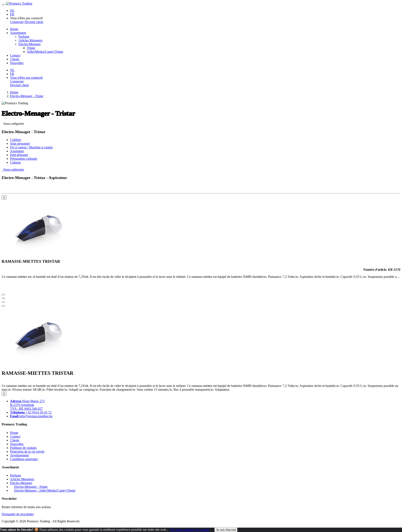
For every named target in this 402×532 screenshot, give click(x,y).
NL (12, 10)
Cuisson (15, 162)
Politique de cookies (23, 448)
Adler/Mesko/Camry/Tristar (45, 51)
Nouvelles (16, 63)
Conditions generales (24, 459)
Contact (15, 55)
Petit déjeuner (19, 155)
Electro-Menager (29, 44)
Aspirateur (17, 151)
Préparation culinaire (23, 158)
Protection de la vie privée (27, 451)
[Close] (3, 306)
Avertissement (19, 455)
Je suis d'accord (226, 529)
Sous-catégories (13, 123)
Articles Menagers (30, 40)
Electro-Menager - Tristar (26, 96)
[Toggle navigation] (3, 4)
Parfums (23, 36)
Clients (14, 59)
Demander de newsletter (18, 514)
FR (12, 14)
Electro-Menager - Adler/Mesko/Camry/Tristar (44, 490)
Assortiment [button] (18, 33)
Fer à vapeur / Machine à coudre (31, 147)
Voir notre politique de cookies (189, 529)
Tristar (31, 48)
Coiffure (15, 140)
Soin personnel (20, 143)
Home (14, 29)
